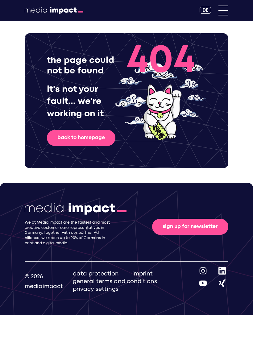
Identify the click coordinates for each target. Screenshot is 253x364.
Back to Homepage (81, 137)
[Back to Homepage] (54, 10)
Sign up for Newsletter (190, 226)
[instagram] (203, 270)
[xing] (222, 283)
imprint (142, 273)
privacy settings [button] (95, 289)
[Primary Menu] (223, 10)
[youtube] (203, 283)
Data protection (96, 273)
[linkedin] (222, 270)
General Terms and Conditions (115, 281)
